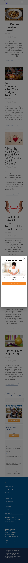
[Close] (24, 258)
